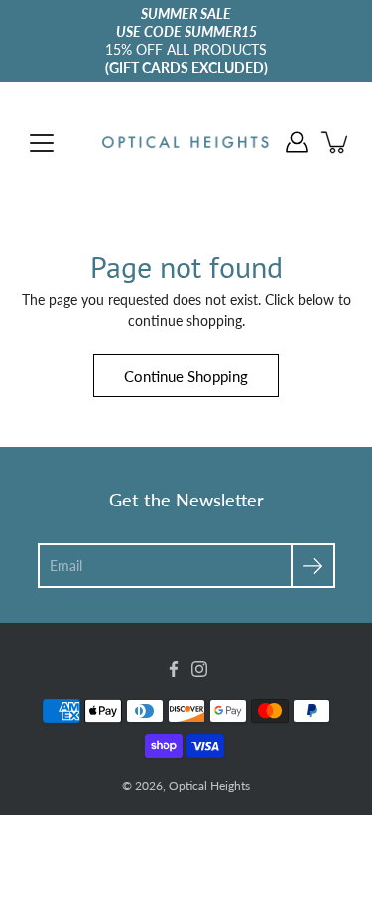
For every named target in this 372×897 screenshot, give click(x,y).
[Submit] (313, 565)
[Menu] (41, 143)
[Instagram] (199, 669)
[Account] (296, 142)
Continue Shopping (186, 376)
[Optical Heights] (186, 141)
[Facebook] (174, 669)
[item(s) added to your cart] (336, 142)
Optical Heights (209, 785)
